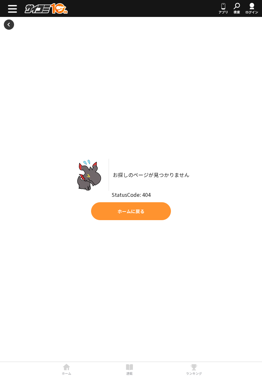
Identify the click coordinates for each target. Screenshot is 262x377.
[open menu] (12, 8)
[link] (66, 369)
